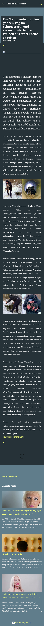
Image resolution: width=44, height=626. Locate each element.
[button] (4, 45)
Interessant (18, 437)
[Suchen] (40, 4)
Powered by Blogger (23, 623)
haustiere (7, 437)
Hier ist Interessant (16, 4)
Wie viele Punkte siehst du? (12, 554)
